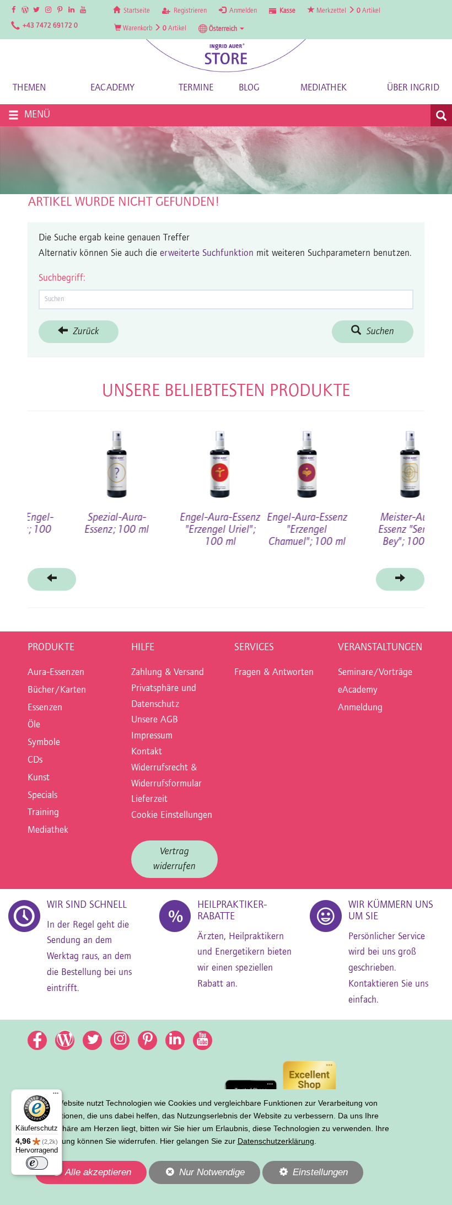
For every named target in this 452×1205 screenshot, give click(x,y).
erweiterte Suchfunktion (207, 254)
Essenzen (45, 708)
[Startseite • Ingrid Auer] (226, 55)
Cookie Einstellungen (171, 816)
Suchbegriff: (62, 278)
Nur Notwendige (197, 1175)
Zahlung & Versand (167, 673)
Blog (249, 88)
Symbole (44, 743)
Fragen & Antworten (274, 673)
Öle (34, 725)
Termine (196, 88)
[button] (221, 29)
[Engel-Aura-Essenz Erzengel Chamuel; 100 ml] (71, 460)
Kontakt (146, 752)
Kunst (39, 778)
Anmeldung (360, 708)
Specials (42, 796)
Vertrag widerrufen (174, 859)
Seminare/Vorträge (375, 673)
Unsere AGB (154, 720)
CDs (35, 760)
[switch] (37, 1163)
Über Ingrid (413, 88)
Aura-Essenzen (56, 673)
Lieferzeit (149, 800)
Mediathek (323, 88)
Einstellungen (305, 1175)
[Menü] (55, 1095)
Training (43, 813)
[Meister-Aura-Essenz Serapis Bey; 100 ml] (174, 460)
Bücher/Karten (57, 690)
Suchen (377, 331)
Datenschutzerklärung (276, 1141)
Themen (29, 88)
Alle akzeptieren (83, 1171)
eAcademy (112, 88)
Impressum (152, 736)
